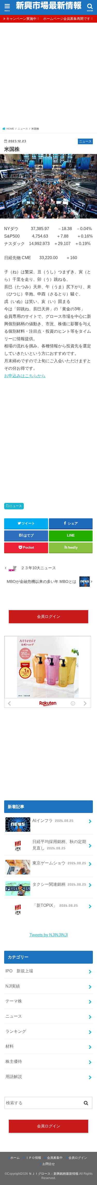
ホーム (15, 1157)
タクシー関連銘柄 (59, 884)
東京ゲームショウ (59, 863)
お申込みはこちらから (25, 375)
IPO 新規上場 (19, 971)
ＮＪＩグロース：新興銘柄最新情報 (53, 1173)
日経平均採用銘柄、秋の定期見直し (59, 844)
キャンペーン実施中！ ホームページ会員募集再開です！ (50, 19)
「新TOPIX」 (55, 905)
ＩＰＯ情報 (33, 1157)
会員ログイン (48, 616)
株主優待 (13, 1061)
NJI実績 (12, 986)
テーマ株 (13, 1001)
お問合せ (48, 1163)
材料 (9, 1046)
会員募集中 (55, 1157)
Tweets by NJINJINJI (48, 935)
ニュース (16, 506)
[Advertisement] (48, 76)
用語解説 (13, 1076)
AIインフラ (52, 820)
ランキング (15, 1031)
